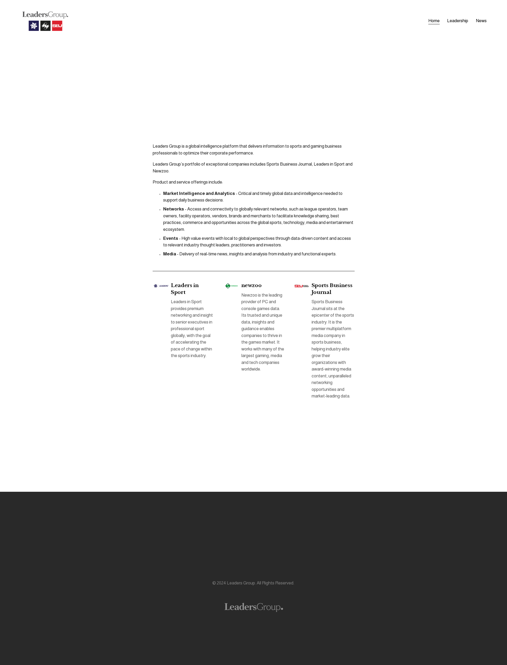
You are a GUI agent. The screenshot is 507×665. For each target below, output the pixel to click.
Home (434, 20)
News (481, 20)
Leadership (457, 20)
